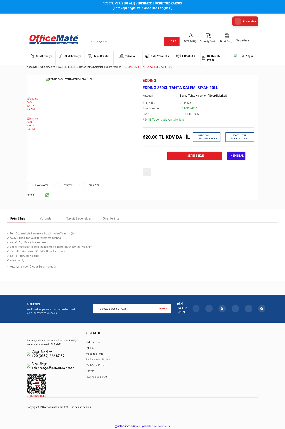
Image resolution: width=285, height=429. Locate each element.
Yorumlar (46, 218)
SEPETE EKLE (195, 155)
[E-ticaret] (142, 426)
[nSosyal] (261, 308)
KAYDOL (163, 308)
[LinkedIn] (248, 308)
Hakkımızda (93, 342)
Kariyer (90, 370)
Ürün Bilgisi (17, 218)
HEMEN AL (237, 155)
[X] (222, 308)
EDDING (149, 80)
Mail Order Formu (95, 365)
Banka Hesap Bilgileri (98, 359)
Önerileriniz (111, 218)
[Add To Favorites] (147, 172)
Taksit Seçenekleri (79, 218)
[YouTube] (235, 308)
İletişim (90, 348)
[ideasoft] (122, 426)
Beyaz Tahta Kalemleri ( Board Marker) (203, 95)
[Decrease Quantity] (147, 156)
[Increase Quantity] (161, 156)
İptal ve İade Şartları (97, 376)
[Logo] (53, 39)
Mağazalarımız (94, 353)
